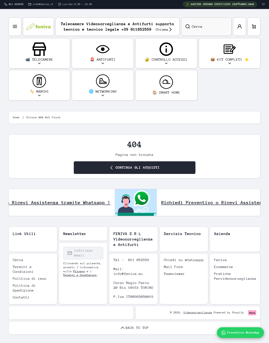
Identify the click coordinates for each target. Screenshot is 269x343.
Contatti (21, 297)
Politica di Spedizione (24, 288)
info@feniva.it (43, 4)
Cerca (18, 260)
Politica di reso (29, 279)
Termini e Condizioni (23, 269)
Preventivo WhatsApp (243, 332)
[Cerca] (185, 26)
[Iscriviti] (97, 253)
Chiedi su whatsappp (184, 260)
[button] (254, 27)
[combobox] (206, 26)
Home (16, 117)
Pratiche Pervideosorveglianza (235, 276)
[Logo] (38, 26)
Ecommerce (223, 267)
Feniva (220, 260)
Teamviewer (174, 274)
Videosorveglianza (197, 312)
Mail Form (173, 267)
